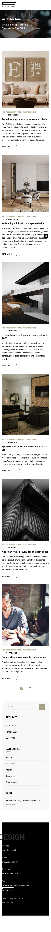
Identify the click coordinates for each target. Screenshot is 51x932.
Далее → (29, 688)
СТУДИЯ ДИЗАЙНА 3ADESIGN (15, 25)
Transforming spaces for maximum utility (24, 119)
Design (19, 800)
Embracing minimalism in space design (23, 223)
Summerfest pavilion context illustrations (24, 657)
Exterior (26, 800)
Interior (25, 112)
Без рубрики (11, 782)
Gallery (33, 800)
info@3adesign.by (10, 862)
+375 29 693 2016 (10, 873)
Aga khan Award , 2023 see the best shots (25, 551)
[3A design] (9, 4)
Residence (32, 112)
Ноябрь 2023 (11, 732)
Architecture (15, 112)
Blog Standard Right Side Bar (14, 28)
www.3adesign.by (9, 850)
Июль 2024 (11, 726)
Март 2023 (10, 738)
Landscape (10, 805)
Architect (6, 112)
